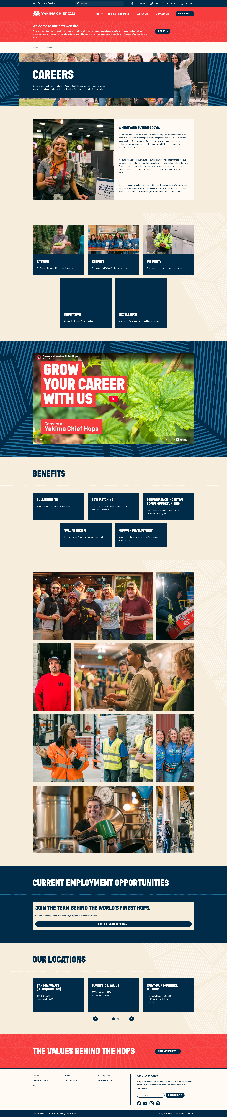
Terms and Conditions (184, 1113)
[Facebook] (139, 1103)
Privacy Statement (165, 1113)
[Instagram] (151, 1103)
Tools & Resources (118, 13)
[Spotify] (158, 1103)
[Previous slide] (95, 1018)
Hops (96, 13)
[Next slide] (131, 1018)
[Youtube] (145, 1103)
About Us (142, 13)
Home (35, 47)
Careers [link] (48, 47)
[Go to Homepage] (54, 13)
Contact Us (162, 13)
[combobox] (99, 3)
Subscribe (174, 1095)
